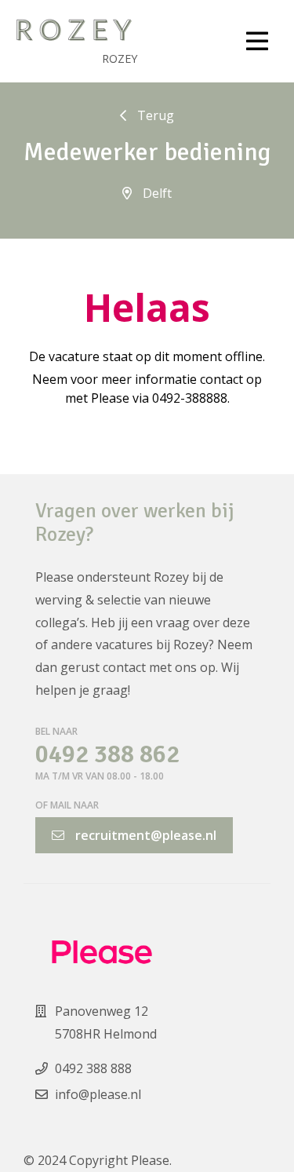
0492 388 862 (107, 754)
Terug (154, 115)
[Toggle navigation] (257, 41)
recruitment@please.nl (144, 835)
